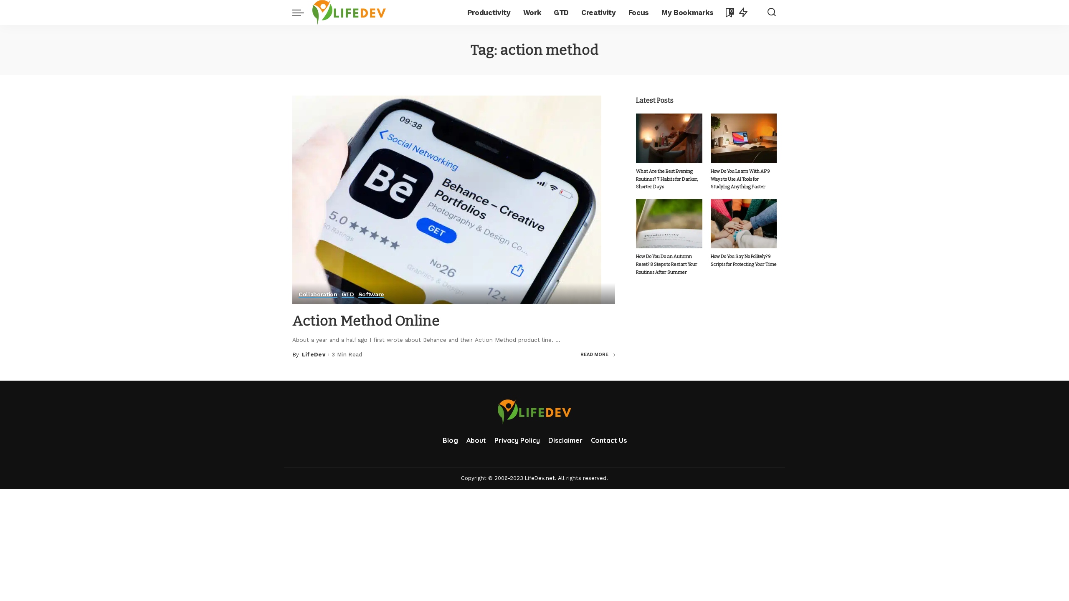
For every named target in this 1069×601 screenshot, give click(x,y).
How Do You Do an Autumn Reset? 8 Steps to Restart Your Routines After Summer (666, 264)
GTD (348, 294)
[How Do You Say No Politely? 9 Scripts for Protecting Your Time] (744, 224)
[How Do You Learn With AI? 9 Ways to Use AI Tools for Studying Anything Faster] (744, 138)
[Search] (772, 12)
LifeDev (313, 354)
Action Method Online (366, 320)
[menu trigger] (302, 12)
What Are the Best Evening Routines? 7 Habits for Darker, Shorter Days (667, 179)
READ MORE (594, 354)
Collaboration (318, 294)
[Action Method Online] (446, 199)
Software (371, 294)
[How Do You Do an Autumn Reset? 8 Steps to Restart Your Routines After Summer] (669, 224)
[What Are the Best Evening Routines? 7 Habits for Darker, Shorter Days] (669, 138)
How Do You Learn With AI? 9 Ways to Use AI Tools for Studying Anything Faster (740, 179)
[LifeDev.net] (349, 12)
